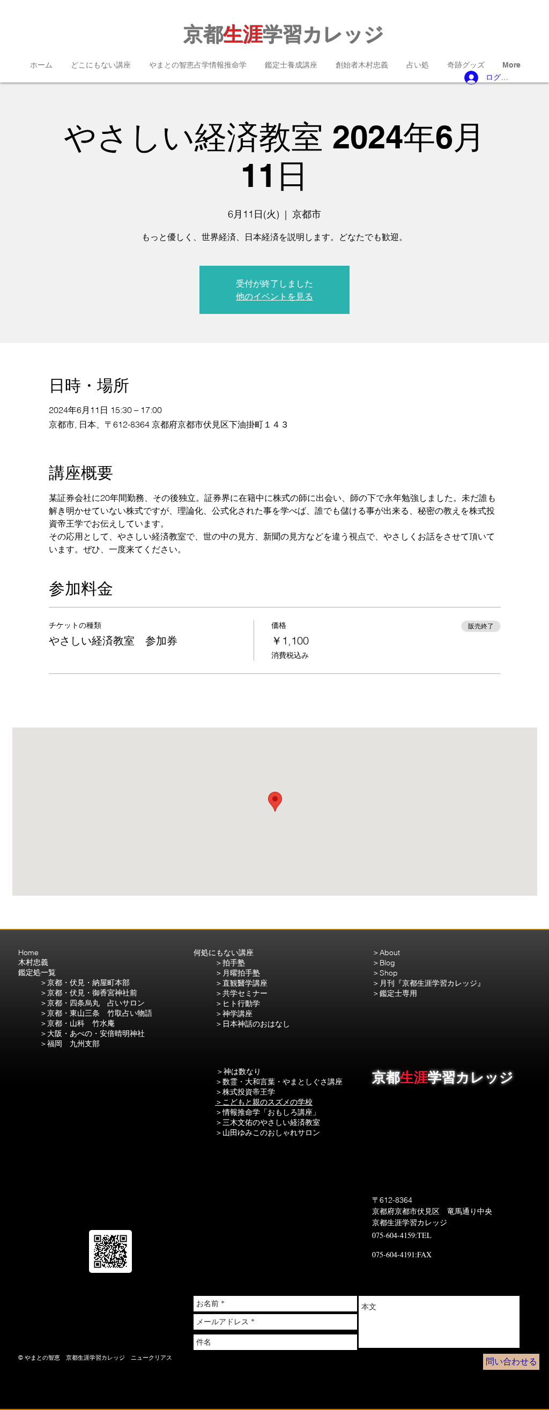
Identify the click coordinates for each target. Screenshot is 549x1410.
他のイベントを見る (274, 296)
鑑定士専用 (398, 993)
